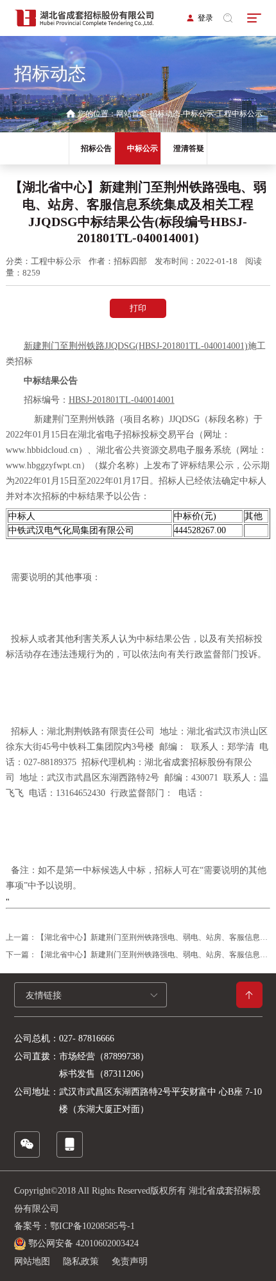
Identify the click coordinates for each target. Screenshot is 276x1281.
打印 (138, 308)
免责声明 (130, 1261)
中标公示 (198, 113)
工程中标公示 (239, 113)
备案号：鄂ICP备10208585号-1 (74, 1226)
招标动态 (165, 113)
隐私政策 (81, 1261)
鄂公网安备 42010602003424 (83, 1243)
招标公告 (96, 148)
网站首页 (131, 113)
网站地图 (32, 1261)
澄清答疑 (188, 148)
